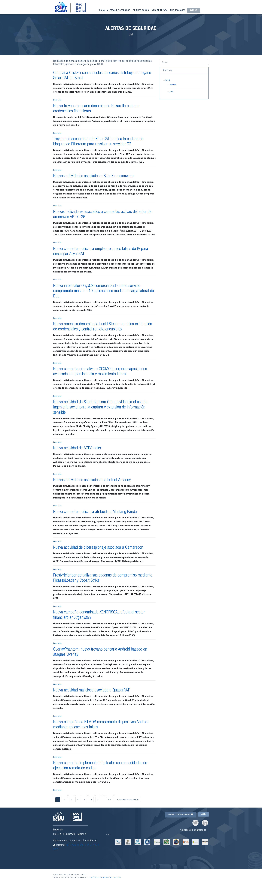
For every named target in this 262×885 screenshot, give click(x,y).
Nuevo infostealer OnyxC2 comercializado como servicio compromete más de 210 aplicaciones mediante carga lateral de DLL (103, 291)
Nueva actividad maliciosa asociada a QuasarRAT (91, 690)
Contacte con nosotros (179, 815)
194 (109, 799)
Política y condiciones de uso (105, 877)
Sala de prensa (159, 11)
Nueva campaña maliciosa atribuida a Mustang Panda (95, 512)
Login (194, 10)
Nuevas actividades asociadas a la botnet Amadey (92, 480)
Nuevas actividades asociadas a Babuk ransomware (93, 176)
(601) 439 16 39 (74, 845)
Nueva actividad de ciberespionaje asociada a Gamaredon (98, 548)
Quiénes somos (141, 11)
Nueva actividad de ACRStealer (77, 448)
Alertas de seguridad (118, 11)
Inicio (102, 11)
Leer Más (57, 99)
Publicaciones (177, 11)
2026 (167, 80)
